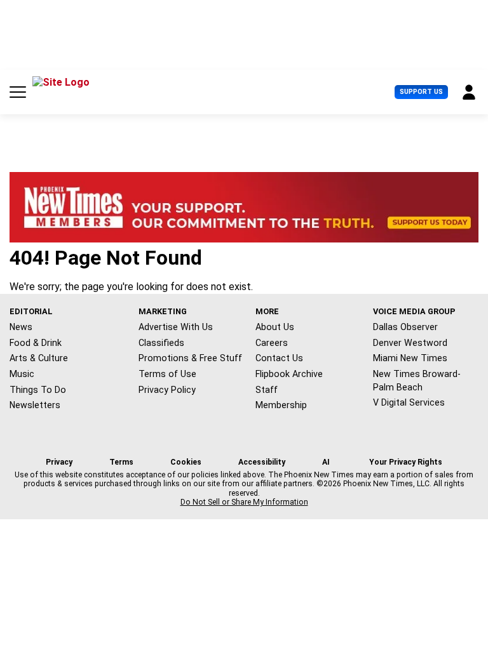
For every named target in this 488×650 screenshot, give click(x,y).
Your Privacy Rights (405, 462)
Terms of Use (167, 374)
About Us (274, 327)
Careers (271, 343)
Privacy (59, 462)
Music (22, 374)
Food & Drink (36, 343)
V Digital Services (409, 402)
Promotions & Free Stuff (190, 358)
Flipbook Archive (289, 374)
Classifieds (161, 343)
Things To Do (38, 390)
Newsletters (35, 405)
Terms (121, 462)
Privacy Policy (167, 390)
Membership (281, 405)
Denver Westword (410, 343)
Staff (266, 390)
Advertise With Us (176, 327)
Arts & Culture (39, 358)
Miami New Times (410, 358)
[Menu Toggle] (18, 92)
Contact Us (279, 358)
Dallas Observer (405, 327)
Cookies (185, 462)
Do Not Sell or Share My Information (244, 502)
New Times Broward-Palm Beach (417, 380)
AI (326, 462)
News (21, 327)
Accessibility (261, 462)
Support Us (421, 92)
